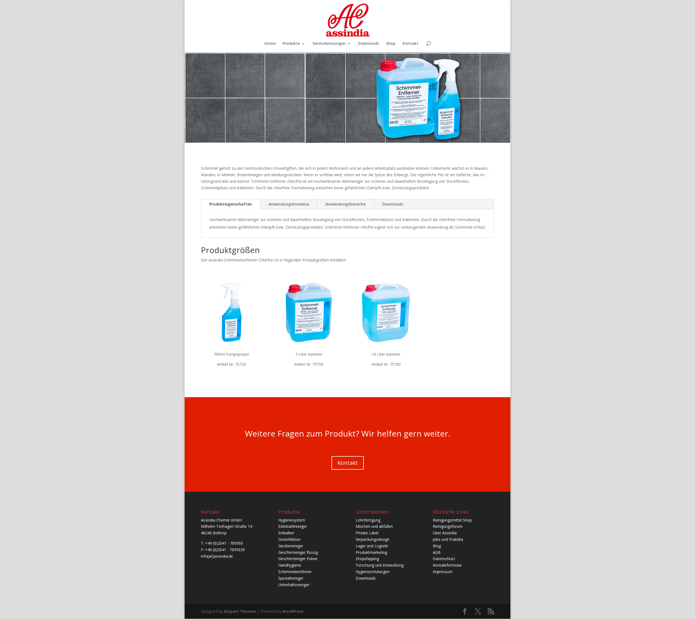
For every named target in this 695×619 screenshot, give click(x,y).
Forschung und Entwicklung (379, 565)
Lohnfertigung (368, 520)
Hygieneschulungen (373, 571)
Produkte (291, 44)
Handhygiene (289, 565)
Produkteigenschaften (230, 204)
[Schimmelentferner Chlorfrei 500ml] (231, 312)
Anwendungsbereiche (346, 204)
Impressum (443, 571)
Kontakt (410, 44)
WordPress (293, 611)
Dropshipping (367, 558)
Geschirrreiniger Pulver (298, 558)
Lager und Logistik (372, 545)
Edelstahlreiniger (292, 526)
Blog (437, 545)
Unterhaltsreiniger (293, 584)
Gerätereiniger (290, 545)
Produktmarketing (371, 552)
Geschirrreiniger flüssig (298, 552)
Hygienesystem (291, 520)
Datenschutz (444, 558)
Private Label (367, 532)
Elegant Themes (240, 611)
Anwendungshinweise (288, 204)
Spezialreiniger (291, 578)
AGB (437, 552)
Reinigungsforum (448, 526)
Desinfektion (289, 539)
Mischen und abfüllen (374, 526)
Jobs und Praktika (448, 539)
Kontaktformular (447, 565)
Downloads (368, 44)
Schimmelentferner (295, 571)
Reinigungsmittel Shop (452, 520)
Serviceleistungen (329, 44)
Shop (391, 44)
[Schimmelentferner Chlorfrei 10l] (386, 312)
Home (270, 44)
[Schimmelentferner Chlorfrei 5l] (308, 312)
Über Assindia (445, 532)
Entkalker (286, 532)
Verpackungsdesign (372, 539)
